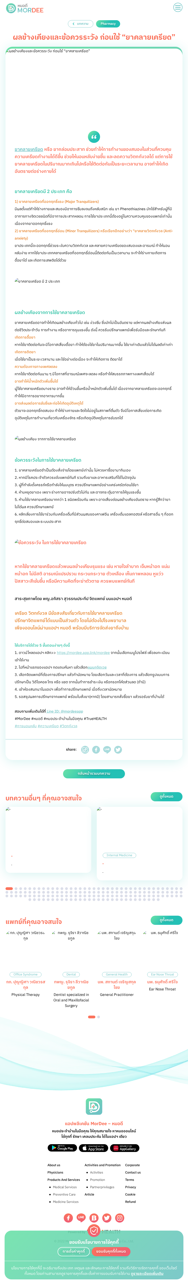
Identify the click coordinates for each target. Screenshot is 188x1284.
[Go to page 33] (158, 888)
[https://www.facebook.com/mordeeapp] (68, 1218)
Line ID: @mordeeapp (64, 711)
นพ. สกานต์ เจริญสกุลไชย (117, 985)
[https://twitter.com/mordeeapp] (106, 1218)
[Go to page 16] (80, 888)
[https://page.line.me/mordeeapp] (81, 1217)
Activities (96, 1172)
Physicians (55, 1172)
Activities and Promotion (103, 1165)
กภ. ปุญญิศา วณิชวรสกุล (25, 985)
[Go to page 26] (126, 888)
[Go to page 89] (57, 896)
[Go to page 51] (62, 892)
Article (89, 1194)
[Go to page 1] (9, 888)
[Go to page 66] (130, 892)
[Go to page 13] (66, 888)
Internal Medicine (119, 855)
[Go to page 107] (139, 896)
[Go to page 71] (153, 892)
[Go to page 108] (144, 896)
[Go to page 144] (153, 899)
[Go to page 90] (62, 896)
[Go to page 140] (135, 899)
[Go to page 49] (52, 892)
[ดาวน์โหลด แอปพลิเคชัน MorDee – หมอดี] (62, 1148)
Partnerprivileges (102, 1187)
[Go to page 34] (162, 888)
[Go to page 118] (34, 899)
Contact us (133, 1172)
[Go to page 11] (57, 888)
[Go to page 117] (29, 899)
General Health (117, 974)
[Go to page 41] (16, 892)
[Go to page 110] (153, 896)
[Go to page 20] (98, 888)
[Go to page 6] (34, 888)
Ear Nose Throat (162, 974)
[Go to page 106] (135, 896)
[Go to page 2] (16, 888)
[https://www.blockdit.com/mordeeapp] (94, 1218)
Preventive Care (64, 1194)
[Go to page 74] (167, 892)
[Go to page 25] (121, 888)
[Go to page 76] (176, 892)
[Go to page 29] (139, 888)
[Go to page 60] (103, 892)
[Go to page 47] (43, 892)
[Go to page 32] (153, 888)
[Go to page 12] (62, 888)
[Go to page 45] (34, 892)
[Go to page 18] (89, 888)
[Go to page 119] (39, 899)
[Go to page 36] (172, 888)
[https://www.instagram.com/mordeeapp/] (119, 1218)
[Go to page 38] (181, 888)
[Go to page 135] (112, 899)
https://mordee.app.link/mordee (83, 653)
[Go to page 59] (98, 892)
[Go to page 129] (84, 899)
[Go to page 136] (117, 899)
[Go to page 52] (66, 892)
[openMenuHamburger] (177, 7)
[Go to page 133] (103, 899)
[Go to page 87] (48, 896)
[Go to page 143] (149, 899)
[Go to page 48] (48, 892)
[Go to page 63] (117, 892)
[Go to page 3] (20, 888)
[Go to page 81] (20, 896)
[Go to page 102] (117, 896)
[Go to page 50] (57, 892)
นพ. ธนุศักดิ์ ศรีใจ (162, 982)
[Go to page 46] (39, 892)
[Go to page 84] (34, 896)
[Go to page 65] (126, 892)
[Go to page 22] (107, 888)
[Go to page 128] (80, 899)
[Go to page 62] (112, 892)
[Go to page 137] (121, 899)
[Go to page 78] (7, 896)
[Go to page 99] (103, 896)
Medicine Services (66, 1201)
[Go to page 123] (57, 899)
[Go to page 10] (52, 888)
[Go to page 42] (20, 892)
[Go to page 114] (172, 896)
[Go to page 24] (117, 888)
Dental (71, 974)
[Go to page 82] (25, 896)
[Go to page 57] (89, 892)
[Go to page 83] (29, 896)
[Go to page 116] (181, 896)
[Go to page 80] (16, 896)
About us (53, 1165)
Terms (129, 1179)
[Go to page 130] (89, 899)
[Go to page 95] (84, 896)
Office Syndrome (26, 974)
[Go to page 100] (107, 896)
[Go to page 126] (71, 899)
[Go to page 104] (126, 896)
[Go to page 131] (94, 899)
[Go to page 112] (162, 896)
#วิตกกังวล (68, 726)
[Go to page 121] (48, 899)
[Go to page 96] (89, 896)
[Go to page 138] (126, 899)
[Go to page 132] (98, 899)
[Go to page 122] (52, 899)
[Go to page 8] (43, 888)
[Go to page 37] (176, 888)
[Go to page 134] (107, 899)
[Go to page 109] (149, 896)
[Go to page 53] (71, 892)
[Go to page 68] (139, 892)
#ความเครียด (48, 726)
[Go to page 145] (158, 899)
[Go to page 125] (66, 899)
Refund (130, 1201)
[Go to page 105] (130, 896)
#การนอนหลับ (26, 726)
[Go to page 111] (158, 896)
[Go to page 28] (135, 888)
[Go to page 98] (98, 896)
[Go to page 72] (158, 892)
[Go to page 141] (139, 899)
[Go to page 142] (144, 899)
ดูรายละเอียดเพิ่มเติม (147, 1274)
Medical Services (65, 1187)
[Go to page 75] (172, 892)
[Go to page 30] (144, 888)
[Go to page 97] (94, 896)
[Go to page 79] (11, 896)
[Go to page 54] (75, 892)
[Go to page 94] (80, 896)
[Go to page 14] (71, 888)
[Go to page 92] (71, 896)
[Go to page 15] (75, 888)
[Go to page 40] (11, 892)
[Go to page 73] (162, 892)
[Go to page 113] (167, 896)
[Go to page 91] (66, 896)
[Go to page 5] (29, 888)
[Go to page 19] (94, 888)
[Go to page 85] (39, 896)
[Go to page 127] (75, 899)
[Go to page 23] (112, 888)
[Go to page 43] (25, 892)
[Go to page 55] (80, 892)
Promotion (97, 1179)
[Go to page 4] (25, 888)
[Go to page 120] (43, 899)
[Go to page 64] (121, 892)
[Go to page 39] (7, 892)
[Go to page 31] (149, 888)
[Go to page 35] (167, 888)
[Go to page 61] (107, 892)
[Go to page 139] (130, 899)
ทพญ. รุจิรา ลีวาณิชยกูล (71, 985)
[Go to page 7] (39, 888)
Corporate (132, 1165)
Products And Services (63, 1179)
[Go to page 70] (149, 892)
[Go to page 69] (144, 892)
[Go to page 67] (135, 892)
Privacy (130, 1187)
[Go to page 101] (112, 896)
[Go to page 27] (130, 888)
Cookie (130, 1194)
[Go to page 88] (52, 896)
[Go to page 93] (75, 896)
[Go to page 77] (181, 892)
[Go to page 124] (62, 899)
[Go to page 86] (43, 896)
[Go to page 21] (103, 888)
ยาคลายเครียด (29, 149)
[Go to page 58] (94, 892)
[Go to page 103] (121, 896)
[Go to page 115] (176, 896)
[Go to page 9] (48, 888)
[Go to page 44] (29, 892)
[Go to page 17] (84, 888)
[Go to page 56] (84, 892)
